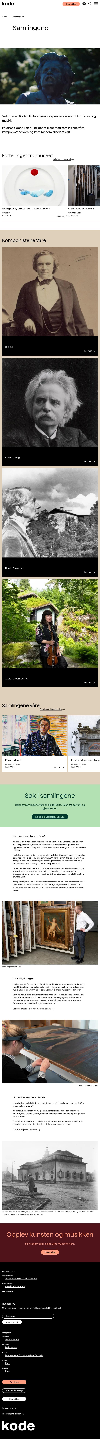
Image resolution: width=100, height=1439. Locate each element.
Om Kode (14, 1382)
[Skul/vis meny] (96, 3)
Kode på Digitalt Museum (50, 816)
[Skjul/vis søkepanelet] (90, 4)
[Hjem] (8, 4)
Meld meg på (12, 1322)
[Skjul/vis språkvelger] (84, 4)
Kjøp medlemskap (14, 1390)
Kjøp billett (71, 4)
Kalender (50, 1252)
